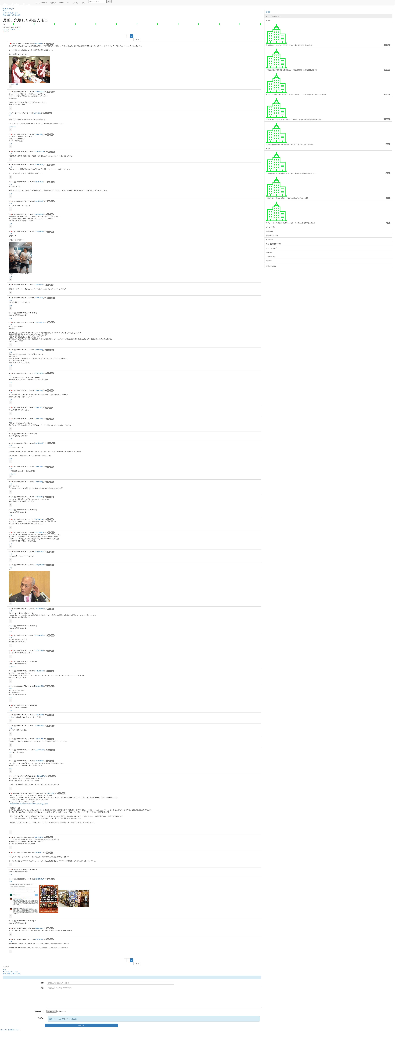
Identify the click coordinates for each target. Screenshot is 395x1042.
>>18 (10, 203)
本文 (42, 988)
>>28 (10, 224)
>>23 (10, 127)
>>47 (10, 631)
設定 (83, 3)
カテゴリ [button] (75, 3)
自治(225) (269, 261)
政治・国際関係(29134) (273, 244)
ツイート (6, 29)
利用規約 (53, 3)
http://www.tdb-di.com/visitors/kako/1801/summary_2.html (29, 804)
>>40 (10, 474)
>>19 (10, 184)
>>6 (10, 84)
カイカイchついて (41, 3)
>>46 (13, 127)
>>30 (10, 193)
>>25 (10, 300)
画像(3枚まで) (39, 1011)
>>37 (10, 439)
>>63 (10, 875)
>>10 (10, 234)
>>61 (10, 768)
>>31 (10, 421)
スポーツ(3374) (271, 256)
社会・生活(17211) (272, 235)
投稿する (81, 1025)
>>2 (10, 375)
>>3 (10, 115)
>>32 (10, 318)
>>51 (10, 667)
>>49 (10, 544)
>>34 (10, 383)
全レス (137, 40)
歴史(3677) (269, 240)
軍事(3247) (269, 252)
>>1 (10, 287)
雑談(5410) (269, 231)
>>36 (10, 365)
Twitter (61, 3)
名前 (42, 983)
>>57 (10, 855)
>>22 (10, 144)
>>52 (10, 697)
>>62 (10, 881)
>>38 (10, 459)
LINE (10, 29)
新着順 (268, 12)
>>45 (13, 474)
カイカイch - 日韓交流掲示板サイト (11, 1030)
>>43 (10, 515)
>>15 (10, 167)
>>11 (13, 84)
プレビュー (41, 1018)
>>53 (13, 667)
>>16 (10, 154)
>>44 (10, 305)
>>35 (10, 400)
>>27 (10, 277)
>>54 (10, 710)
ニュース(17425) (271, 248)
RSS (68, 3)
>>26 (16, 84)
